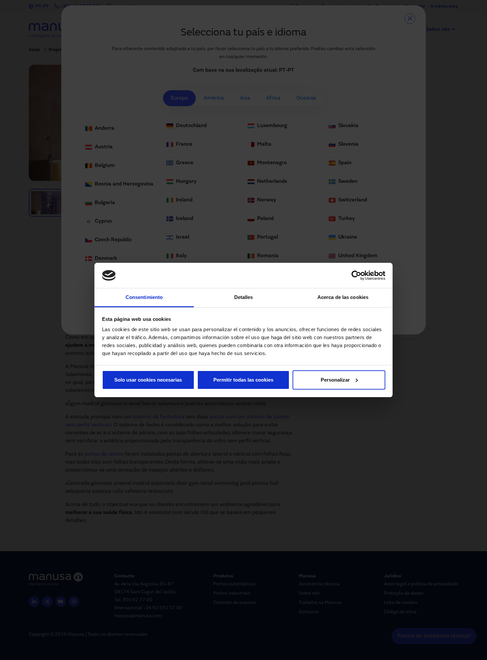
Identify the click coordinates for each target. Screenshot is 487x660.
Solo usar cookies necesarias (148, 380)
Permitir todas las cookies (243, 380)
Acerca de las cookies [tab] (342, 297)
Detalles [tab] (243, 297)
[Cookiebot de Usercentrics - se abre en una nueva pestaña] (356, 275)
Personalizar (335, 380)
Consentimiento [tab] (144, 297)
